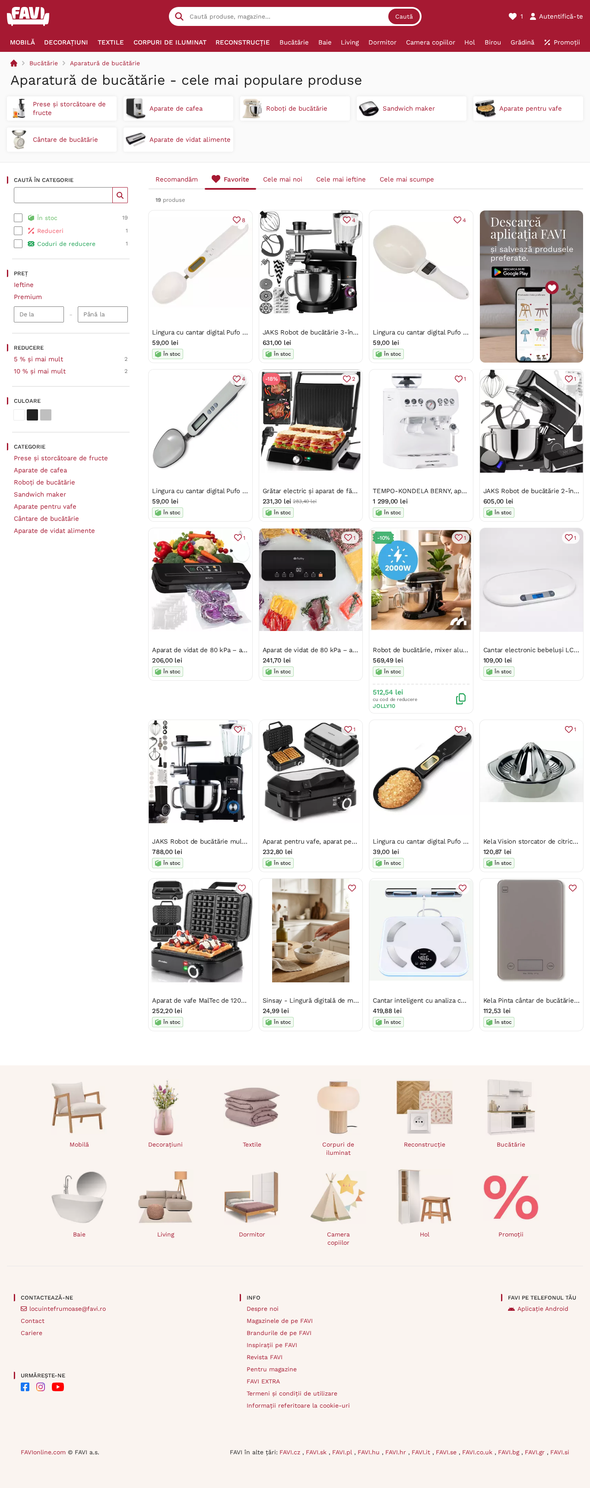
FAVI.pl (343, 1452)
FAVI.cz (290, 1452)
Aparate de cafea (40, 470)
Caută (404, 16)
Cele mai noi (282, 179)
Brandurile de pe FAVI (279, 1332)
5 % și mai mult (38, 359)
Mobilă (79, 1144)
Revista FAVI (264, 1357)
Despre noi (263, 1308)
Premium (28, 297)
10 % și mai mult (40, 371)
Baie (79, 1234)
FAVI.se (447, 1452)
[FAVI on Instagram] (40, 1387)
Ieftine (24, 285)
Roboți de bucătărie (44, 482)
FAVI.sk (317, 1452)
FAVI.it (422, 1452)
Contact (32, 1320)
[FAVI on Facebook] (25, 1387)
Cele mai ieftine (341, 179)
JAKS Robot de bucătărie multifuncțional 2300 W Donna (237, 841)
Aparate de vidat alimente (54, 531)
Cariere (31, 1332)
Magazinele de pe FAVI (280, 1320)
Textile (252, 1144)
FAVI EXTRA (263, 1381)
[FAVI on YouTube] (58, 1387)
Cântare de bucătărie (46, 519)
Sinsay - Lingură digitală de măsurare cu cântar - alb (343, 1000)
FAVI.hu (370, 1452)
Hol (424, 1234)
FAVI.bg (509, 1452)
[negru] (32, 415)
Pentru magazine (272, 1369)
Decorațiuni (165, 1144)
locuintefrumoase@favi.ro (67, 1308)
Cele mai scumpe (407, 179)
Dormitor (252, 1234)
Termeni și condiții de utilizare (292, 1393)
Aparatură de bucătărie (105, 63)
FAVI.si (559, 1452)
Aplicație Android (542, 1308)
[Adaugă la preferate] (242, 888)
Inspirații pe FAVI (272, 1344)
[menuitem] (22, 42)
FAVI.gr (536, 1452)
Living (165, 1234)
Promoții (510, 1234)
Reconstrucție (424, 1144)
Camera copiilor (338, 1238)
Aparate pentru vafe (45, 506)
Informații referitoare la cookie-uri (298, 1405)
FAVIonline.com (43, 1452)
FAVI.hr (396, 1452)
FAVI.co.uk (478, 1452)
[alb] (19, 415)
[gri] (45, 415)
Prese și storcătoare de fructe (61, 458)
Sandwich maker (40, 494)
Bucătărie (43, 63)
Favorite (236, 179)
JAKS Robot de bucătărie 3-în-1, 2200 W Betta (333, 332)
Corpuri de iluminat (338, 1148)
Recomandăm (176, 179)
